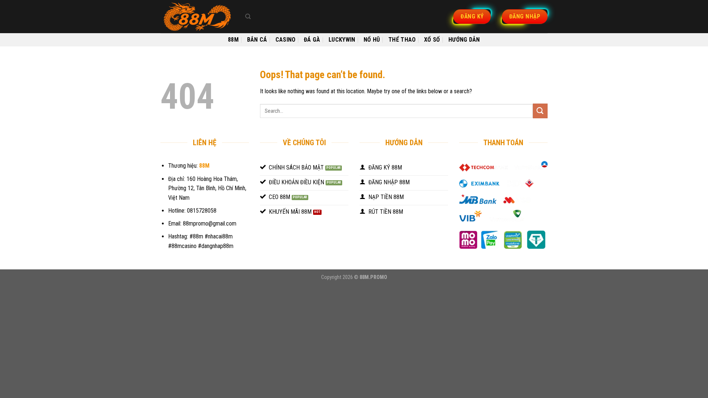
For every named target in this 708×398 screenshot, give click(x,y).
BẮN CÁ (257, 39)
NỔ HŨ (372, 39)
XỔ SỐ (432, 39)
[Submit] (540, 111)
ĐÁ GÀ (312, 39)
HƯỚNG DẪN (464, 39)
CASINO (285, 39)
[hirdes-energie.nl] (197, 16)
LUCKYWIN (342, 39)
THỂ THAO (402, 39)
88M (233, 39)
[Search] (248, 17)
